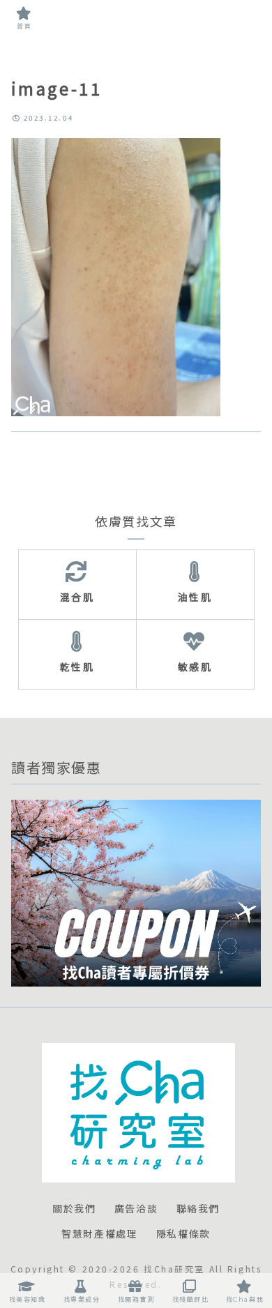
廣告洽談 (136, 1209)
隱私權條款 (183, 1234)
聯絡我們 (198, 1209)
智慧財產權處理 (99, 1234)
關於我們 (74, 1209)
